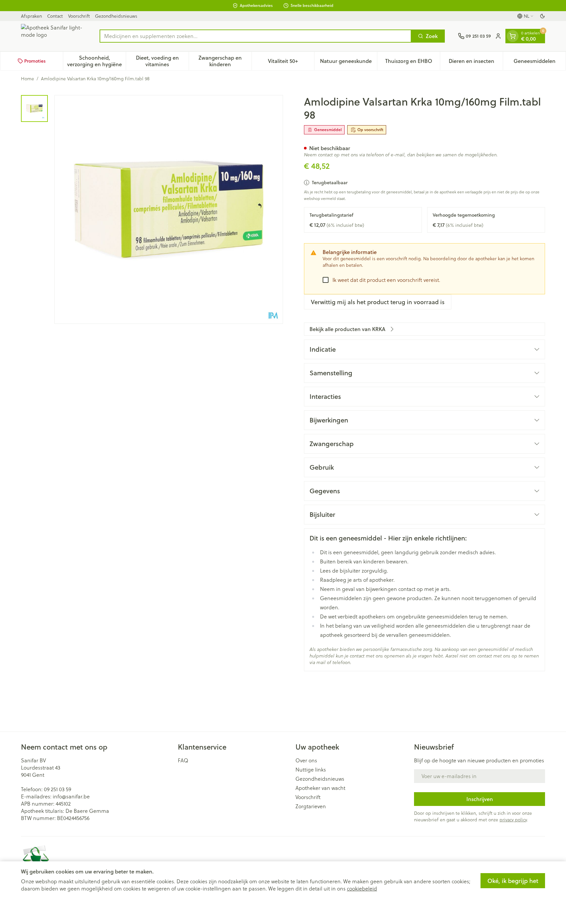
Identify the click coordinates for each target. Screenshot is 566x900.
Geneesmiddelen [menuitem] (540, 62)
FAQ (183, 760)
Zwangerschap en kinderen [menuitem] (224, 61)
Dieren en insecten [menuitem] (476, 62)
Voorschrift (79, 16)
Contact (55, 16)
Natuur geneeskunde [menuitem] (348, 62)
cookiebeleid (362, 888)
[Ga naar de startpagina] (53, 36)
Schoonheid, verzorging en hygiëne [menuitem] (96, 61)
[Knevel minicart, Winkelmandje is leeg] (513, 36)
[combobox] (255, 36)
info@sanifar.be (71, 796)
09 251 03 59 (57, 789)
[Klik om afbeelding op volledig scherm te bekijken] (169, 209)
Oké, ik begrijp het (512, 880)
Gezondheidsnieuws (116, 16)
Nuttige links (310, 769)
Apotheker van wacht (320, 788)
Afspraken (31, 16)
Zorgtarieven (310, 806)
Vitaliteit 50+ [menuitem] (291, 62)
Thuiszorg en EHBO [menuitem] (412, 62)
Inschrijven (479, 799)
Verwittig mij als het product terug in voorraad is (377, 302)
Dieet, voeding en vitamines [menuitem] (162, 61)
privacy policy (513, 819)
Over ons (306, 760)
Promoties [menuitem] (35, 61)
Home (27, 78)
